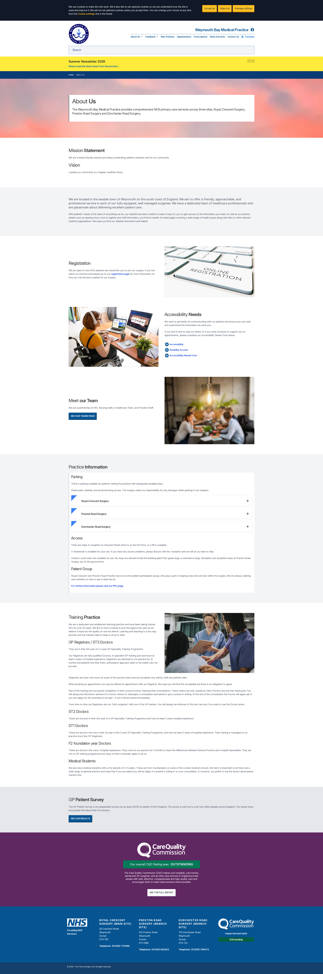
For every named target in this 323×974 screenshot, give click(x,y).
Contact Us (233, 36)
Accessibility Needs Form (183, 355)
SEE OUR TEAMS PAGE (83, 416)
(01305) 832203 (160, 949)
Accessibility (176, 344)
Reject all (225, 8)
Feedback (150, 36)
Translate (249, 36)
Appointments (184, 36)
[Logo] (79, 34)
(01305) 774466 (121, 946)
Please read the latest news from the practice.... (94, 66)
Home (71, 75)
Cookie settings (86, 13)
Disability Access (178, 350)
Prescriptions (200, 36)
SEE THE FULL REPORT (161, 892)
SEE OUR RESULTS (80, 818)
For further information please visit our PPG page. (97, 586)
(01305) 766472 (200, 949)
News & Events (217, 36)
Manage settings (243, 8)
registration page (120, 274)
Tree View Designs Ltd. (84, 967)
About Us (135, 36)
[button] (249, 61)
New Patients (167, 36)
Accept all (209, 8)
